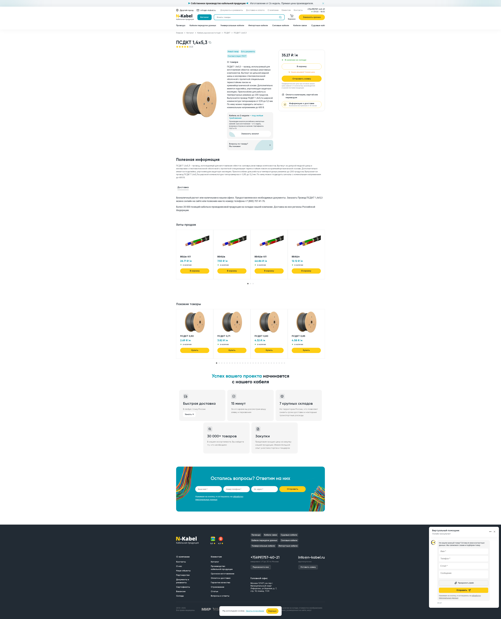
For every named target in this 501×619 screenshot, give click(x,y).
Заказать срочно (312, 17)
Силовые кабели (280, 25)
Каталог (204, 17)
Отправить (292, 489)
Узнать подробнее (255, 611)
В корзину (302, 66)
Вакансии (181, 591)
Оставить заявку (308, 567)
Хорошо (272, 611)
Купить (194, 350)
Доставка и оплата (255, 10)
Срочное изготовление (222, 574)
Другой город (186, 10)
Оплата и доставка (220, 578)
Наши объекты (183, 571)
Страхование (217, 587)
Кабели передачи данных (203, 25)
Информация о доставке (303, 104)
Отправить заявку (301, 78)
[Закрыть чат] (494, 531)
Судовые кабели (319, 25)
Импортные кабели (258, 25)
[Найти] (280, 17)
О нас (179, 566)
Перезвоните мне (261, 567)
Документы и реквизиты (231, 10)
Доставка (183, 187)
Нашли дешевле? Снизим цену (303, 72)
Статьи (214, 591)
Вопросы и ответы (220, 596)
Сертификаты (183, 587)
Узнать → (189, 414)
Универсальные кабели (232, 25)
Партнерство (183, 575)
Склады (180, 596)
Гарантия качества (220, 582)
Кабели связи (300, 25)
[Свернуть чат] (490, 531)
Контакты (298, 10)
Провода (180, 25)
